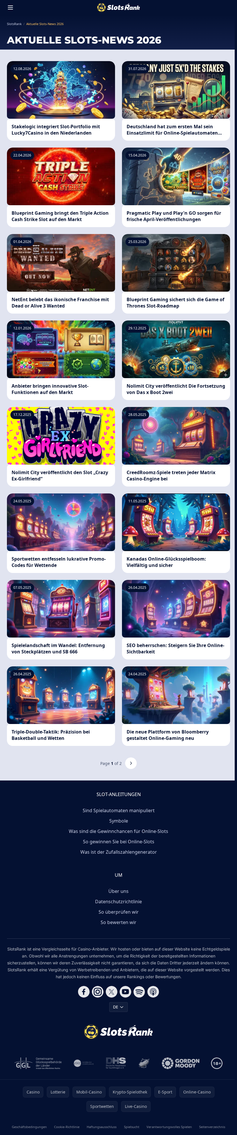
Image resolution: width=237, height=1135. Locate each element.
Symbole (118, 821)
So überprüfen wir (119, 912)
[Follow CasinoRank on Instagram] (97, 992)
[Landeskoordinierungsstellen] (144, 1063)
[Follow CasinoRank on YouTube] (125, 992)
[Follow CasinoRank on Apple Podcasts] (153, 992)
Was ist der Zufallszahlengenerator (118, 852)
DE (115, 1007)
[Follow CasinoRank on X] (111, 992)
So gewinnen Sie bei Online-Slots (118, 841)
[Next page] (131, 763)
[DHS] (116, 1063)
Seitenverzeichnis (212, 1127)
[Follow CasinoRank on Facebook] (84, 992)
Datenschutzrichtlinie (118, 901)
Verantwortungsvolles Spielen (169, 1127)
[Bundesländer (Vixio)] (84, 1063)
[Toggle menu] (10, 7)
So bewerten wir (118, 922)
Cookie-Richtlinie (66, 1127)
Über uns (118, 891)
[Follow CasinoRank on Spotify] (139, 992)
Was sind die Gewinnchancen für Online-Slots (118, 831)
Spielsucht (131, 1127)
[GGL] (38, 1063)
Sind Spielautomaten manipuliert (119, 810)
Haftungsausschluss (101, 1127)
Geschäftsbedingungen (29, 1127)
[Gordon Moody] (180, 1063)
